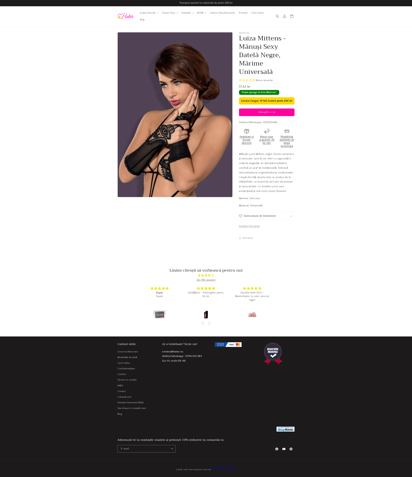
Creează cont (124, 397)
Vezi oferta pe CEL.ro (223, 467)
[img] (206, 275)
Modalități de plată (127, 357)
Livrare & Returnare (127, 351)
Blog (119, 414)
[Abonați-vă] (171, 449)
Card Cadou (123, 363)
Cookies (121, 374)
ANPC (120, 385)
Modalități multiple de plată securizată (287, 141)
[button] (149, 12)
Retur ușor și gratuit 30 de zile (266, 140)
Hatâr (185, 470)
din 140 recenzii (206, 280)
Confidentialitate (126, 368)
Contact (121, 391)
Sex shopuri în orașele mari (131, 408)
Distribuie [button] (248, 238)
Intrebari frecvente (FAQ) (130, 402)
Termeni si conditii (126, 380)
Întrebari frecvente (249, 226)
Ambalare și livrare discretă (246, 140)
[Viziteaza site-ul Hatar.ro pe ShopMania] (285, 430)
